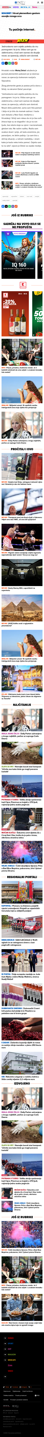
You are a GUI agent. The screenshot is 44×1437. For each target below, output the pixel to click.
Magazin (12, 1354)
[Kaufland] (22, 285)
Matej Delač (6, 200)
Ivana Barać (25, 59)
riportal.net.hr (19, 1421)
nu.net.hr (32, 1424)
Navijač (37, 196)
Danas (11, 1338)
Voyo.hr (16, 1413)
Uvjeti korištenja (27, 1391)
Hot (9, 1349)
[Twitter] (6, 63)
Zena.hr (10, 1413)
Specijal (14, 200)
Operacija (5, 196)
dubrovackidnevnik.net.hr (11, 1424)
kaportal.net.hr (27, 1419)
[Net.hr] (16, 1406)
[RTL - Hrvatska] (6, 1406)
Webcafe (12, 1360)
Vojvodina (14, 196)
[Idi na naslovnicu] (21, 4)
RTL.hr (5, 1413)
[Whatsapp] (9, 63)
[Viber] (12, 63)
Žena (10, 1365)
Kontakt (6, 1400)
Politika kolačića (8, 1395)
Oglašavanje (16, 1391)
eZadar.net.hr (24, 1424)
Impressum (7, 1391)
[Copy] (16, 63)
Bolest (22, 196)
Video (10, 1371)
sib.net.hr (19, 1419)
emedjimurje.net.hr (9, 1419)
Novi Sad (29, 196)
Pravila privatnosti (21, 1395)
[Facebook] (3, 63)
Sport (10, 1343)
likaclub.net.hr (7, 1427)
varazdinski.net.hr (8, 1421)
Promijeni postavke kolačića (19, 1400)
